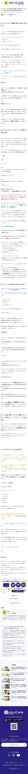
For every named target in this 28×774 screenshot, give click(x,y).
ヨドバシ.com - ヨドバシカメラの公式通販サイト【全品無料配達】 (15, 289)
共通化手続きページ (7, 252)
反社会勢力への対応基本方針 (19, 765)
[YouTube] (18, 755)
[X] (13, 755)
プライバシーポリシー (18, 762)
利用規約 (11, 762)
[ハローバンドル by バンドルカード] (14, 3)
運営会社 (6, 762)
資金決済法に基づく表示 (8, 765)
